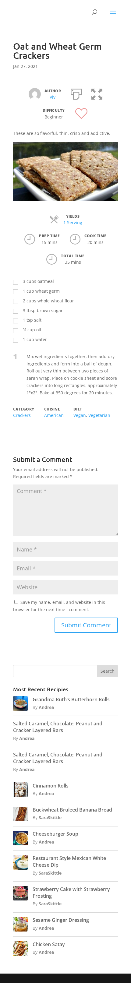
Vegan (79, 415)
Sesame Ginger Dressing (61, 920)
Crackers (22, 415)
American (54, 415)
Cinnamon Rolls (51, 785)
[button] (96, 93)
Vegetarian (99, 415)
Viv (52, 97)
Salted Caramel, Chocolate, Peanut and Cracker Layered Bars (57, 727)
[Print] (76, 93)
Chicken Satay (49, 944)
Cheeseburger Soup (55, 833)
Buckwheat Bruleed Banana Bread (72, 809)
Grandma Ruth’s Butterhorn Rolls (71, 699)
